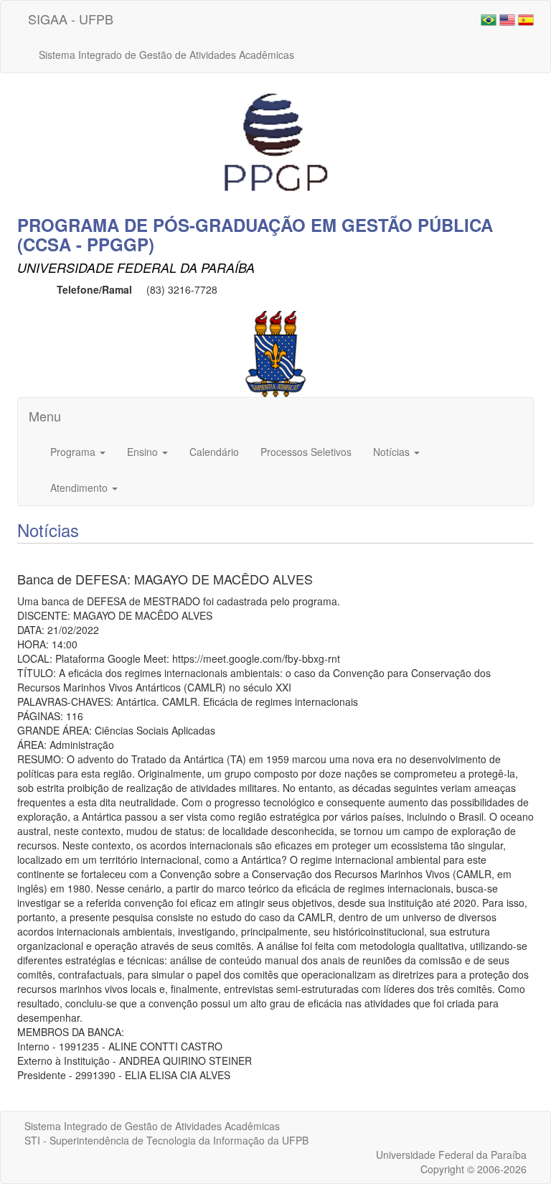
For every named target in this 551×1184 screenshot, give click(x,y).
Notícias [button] (393, 451)
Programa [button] (74, 451)
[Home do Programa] (275, 143)
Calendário (214, 451)
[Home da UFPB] (275, 352)
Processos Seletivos (306, 451)
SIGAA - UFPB (70, 18)
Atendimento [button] (80, 487)
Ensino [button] (144, 451)
